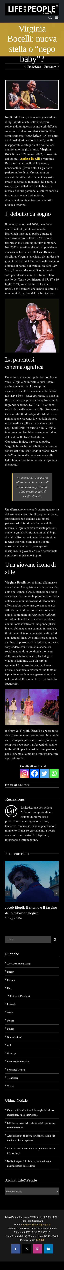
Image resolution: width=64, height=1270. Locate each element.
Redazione (14, 799)
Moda (10, 1012)
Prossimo (50, 66)
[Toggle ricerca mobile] (50, 17)
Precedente (34, 66)
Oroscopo (11, 1053)
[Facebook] (34, 773)
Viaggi (10, 1086)
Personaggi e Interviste (17, 784)
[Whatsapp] (54, 773)
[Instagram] (24, 773)
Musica (10, 1028)
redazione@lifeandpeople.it (35, 1224)
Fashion (11, 979)
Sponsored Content (16, 1069)
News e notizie (14, 1037)
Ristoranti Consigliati (20, 996)
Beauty (10, 971)
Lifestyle (11, 1004)
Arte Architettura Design (19, 963)
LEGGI (40, 1239)
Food (9, 988)
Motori (10, 1020)
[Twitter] (44, 773)
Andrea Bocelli (30, 158)
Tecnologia (12, 1077)
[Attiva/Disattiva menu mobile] (57, 17)
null (9, 1045)
